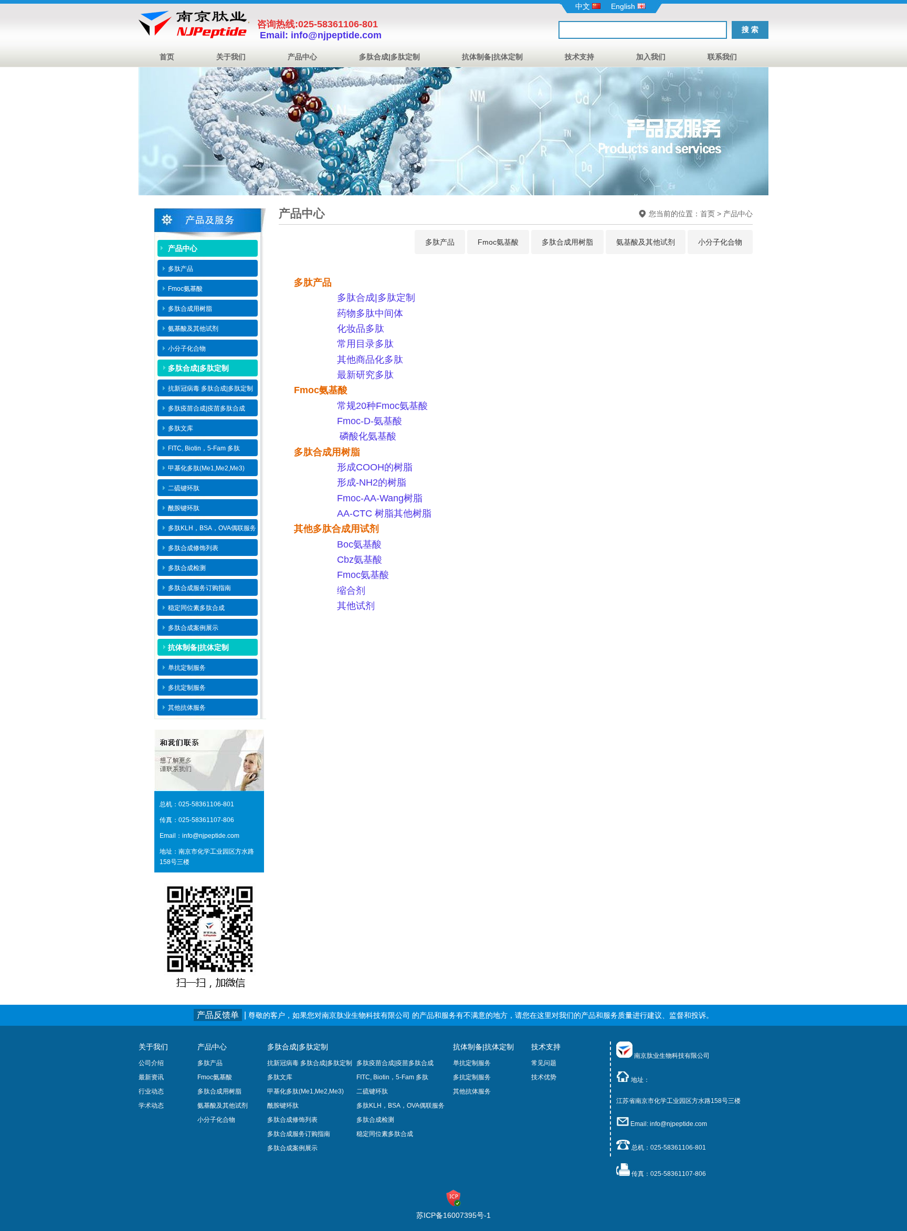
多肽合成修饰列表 (292, 1119)
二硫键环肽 (372, 1091)
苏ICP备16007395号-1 (453, 1215)
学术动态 (151, 1105)
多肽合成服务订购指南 (298, 1134)
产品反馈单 (218, 1015)
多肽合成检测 (375, 1119)
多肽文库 (279, 1077)
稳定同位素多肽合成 (384, 1134)
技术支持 (579, 56)
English (624, 6)
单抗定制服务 (472, 1063)
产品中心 (302, 56)
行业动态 (151, 1091)
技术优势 (543, 1077)
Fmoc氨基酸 (498, 242)
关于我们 (231, 56)
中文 (583, 6)
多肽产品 (440, 242)
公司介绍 (151, 1063)
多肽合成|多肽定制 (389, 56)
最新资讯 (151, 1077)
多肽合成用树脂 (567, 242)
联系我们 (722, 56)
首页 (167, 56)
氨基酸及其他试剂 (645, 242)
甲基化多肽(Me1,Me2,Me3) (305, 1091)
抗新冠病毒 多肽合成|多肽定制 (309, 1063)
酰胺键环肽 (283, 1105)
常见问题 (543, 1063)
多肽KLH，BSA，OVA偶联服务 (400, 1105)
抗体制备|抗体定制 (492, 56)
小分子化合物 (720, 242)
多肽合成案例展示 (292, 1148)
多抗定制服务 (472, 1077)
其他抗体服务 (472, 1091)
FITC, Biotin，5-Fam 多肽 (392, 1077)
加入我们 (651, 56)
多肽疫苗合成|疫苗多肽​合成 (395, 1063)
